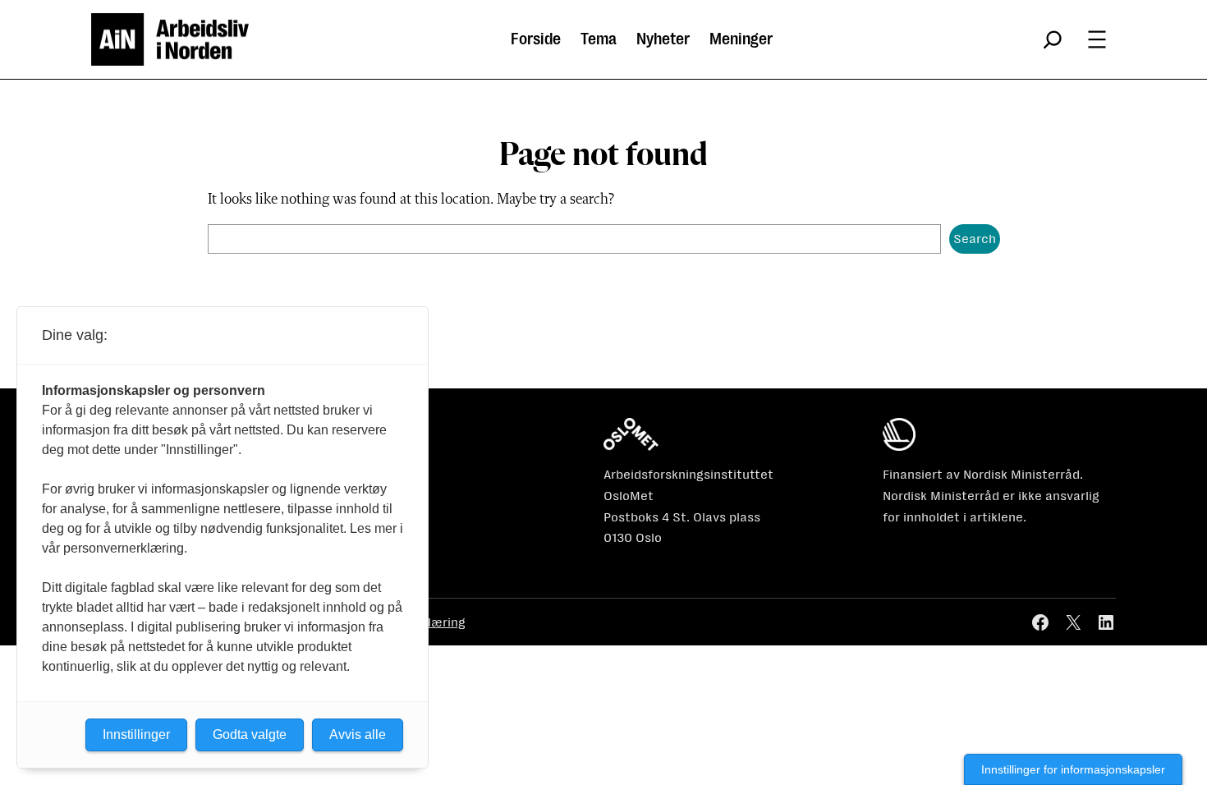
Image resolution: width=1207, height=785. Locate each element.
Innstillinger (136, 734)
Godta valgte (250, 734)
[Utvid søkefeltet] (1053, 39)
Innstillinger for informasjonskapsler (1073, 769)
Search (974, 238)
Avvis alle (357, 734)
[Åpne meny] (1097, 39)
